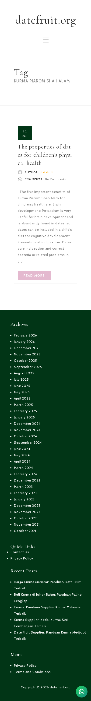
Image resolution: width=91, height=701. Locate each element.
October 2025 (25, 360)
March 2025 (23, 405)
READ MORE (34, 275)
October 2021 (25, 531)
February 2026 (25, 335)
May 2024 (22, 455)
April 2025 (22, 398)
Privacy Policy (21, 558)
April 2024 (22, 461)
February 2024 (25, 474)
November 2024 (27, 430)
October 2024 (25, 436)
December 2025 (27, 348)
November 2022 (27, 512)
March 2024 (23, 468)
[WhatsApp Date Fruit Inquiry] (82, 691)
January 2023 (24, 499)
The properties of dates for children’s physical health (45, 154)
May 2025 (22, 392)
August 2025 (24, 373)
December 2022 (27, 505)
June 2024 (22, 449)
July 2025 (21, 379)
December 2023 (27, 480)
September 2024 (28, 442)
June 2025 (22, 386)
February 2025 (25, 411)
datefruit (47, 172)
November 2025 (27, 354)
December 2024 (27, 423)
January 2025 (24, 417)
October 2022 (25, 518)
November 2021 (27, 524)
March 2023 (23, 487)
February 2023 (25, 493)
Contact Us (19, 552)
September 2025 (28, 367)
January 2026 (24, 342)
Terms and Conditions (32, 672)
